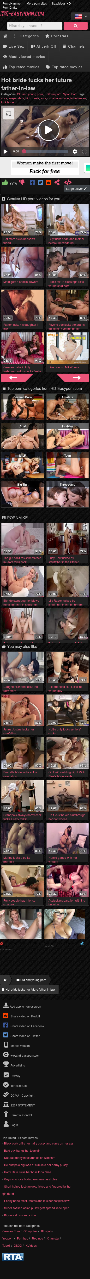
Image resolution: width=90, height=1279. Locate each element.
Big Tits (22, 484)
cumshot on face (58, 98)
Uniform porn (52, 94)
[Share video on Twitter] (41, 183)
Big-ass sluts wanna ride (20, 1215)
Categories (28, 35)
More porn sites (37, 3)
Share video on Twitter (25, 1036)
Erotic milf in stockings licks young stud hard (66, 284)
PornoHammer (12, 3)
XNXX (18, 1245)
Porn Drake (9, 7)
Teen (67, 455)
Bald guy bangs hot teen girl (22, 1150)
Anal (22, 426)
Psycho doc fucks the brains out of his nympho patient (66, 326)
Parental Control (21, 1115)
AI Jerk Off (45, 46)
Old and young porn (30, 94)
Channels (76, 46)
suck (4, 98)
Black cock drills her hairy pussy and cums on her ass (38, 1143)
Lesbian (67, 426)
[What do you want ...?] (76, 26)
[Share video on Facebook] (32, 183)
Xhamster (53, 1238)
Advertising (17, 1065)
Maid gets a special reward (20, 282)
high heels (32, 98)
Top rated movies (23, 66)
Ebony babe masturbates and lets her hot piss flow (37, 1201)
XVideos (31, 1245)
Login (14, 1125)
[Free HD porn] (24, 15)
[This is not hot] (21, 183)
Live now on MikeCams (63, 367)
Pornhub (22, 1238)
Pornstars (59, 35)
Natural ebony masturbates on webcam (29, 1158)
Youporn (7, 1238)
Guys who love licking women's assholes (30, 1179)
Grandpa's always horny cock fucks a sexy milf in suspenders (22, 819)
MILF (22, 455)
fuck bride (7, 102)
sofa (43, 98)
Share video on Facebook (27, 1026)
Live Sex (15, 46)
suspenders (16, 98)
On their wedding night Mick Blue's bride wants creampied (66, 776)
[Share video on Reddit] (49, 183)
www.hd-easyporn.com (25, 1055)
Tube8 (6, 1245)
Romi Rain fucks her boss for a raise (27, 1172)
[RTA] (13, 1259)
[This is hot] (5, 183)
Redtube (37, 1238)
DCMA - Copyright (22, 1095)
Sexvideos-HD (61, 3)
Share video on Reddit (25, 1016)
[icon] (5, 36)
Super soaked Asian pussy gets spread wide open (36, 1208)
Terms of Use (19, 1085)
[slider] (46, 151)
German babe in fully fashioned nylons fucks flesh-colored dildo (22, 371)
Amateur (67, 397)
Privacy (15, 1076)
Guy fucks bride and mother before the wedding (66, 241)
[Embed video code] (68, 183)
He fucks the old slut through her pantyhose (66, 817)
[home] (4, 980)
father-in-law (78, 98)
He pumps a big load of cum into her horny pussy (36, 1165)
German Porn (22, 397)
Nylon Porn (70, 94)
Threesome (67, 484)
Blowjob (46, 1231)
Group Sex (30, 1231)
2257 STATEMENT (22, 1105)
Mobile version (20, 1045)
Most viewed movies (26, 56)
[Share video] (57, 183)
